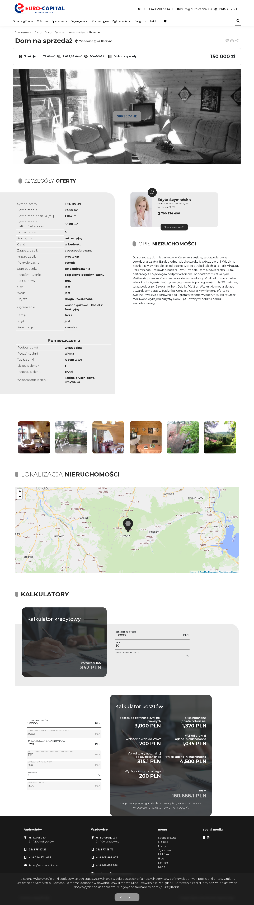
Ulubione (163, 854)
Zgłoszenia (165, 850)
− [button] (20, 496)
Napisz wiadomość (174, 227)
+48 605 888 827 (107, 857)
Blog (137, 21)
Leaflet (193, 572)
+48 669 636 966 (106, 865)
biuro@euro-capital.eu (44, 865)
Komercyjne (100, 21)
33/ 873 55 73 (105, 849)
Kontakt (150, 21)
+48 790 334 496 (40, 857)
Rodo (161, 866)
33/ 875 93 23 (37, 849)
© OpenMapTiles (205, 572)
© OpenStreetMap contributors (225, 572)
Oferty (162, 846)
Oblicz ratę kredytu (126, 56)
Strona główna (23, 21)
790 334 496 (170, 213)
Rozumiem (127, 897)
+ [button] (20, 491)
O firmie (42, 21)
